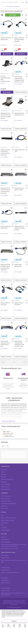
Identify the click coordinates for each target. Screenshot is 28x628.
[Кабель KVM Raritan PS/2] (21, 251)
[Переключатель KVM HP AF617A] (21, 174)
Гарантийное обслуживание (8, 503)
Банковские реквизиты (7, 479)
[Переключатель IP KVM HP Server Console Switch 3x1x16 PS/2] (7, 251)
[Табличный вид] (2, 15)
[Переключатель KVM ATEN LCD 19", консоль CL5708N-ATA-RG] (7, 101)
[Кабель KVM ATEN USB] (21, 138)
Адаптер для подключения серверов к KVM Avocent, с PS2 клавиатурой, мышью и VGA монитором (19, 343)
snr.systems (4, 527)
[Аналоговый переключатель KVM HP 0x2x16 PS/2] (7, 327)
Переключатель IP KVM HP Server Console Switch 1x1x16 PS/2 (5, 190)
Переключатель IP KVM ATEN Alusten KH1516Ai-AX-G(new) (5, 152)
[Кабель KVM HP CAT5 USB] (7, 289)
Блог (2, 515)
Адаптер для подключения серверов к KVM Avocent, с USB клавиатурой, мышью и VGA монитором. (19, 79)
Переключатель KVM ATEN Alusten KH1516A (20, 228)
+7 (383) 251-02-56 (5, 580)
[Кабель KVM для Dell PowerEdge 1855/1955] (21, 24)
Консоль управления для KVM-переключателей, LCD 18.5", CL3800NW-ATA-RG (6, 78)
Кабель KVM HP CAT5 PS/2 (19, 303)
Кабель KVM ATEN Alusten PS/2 (6, 38)
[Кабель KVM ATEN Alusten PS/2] (7, 24)
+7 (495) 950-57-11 (5, 539)
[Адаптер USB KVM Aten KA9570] (7, 212)
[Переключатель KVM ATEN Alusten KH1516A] (21, 213)
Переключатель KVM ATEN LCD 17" (19, 114)
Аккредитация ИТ (5, 489)
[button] (26, 15)
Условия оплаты (5, 498)
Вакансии (3, 474)
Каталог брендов (5, 484)
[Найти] (23, 2)
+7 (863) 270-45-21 (5, 570)
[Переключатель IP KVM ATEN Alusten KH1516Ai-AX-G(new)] (7, 138)
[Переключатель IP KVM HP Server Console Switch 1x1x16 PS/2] (7, 174)
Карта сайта (4, 508)
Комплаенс (4, 506)
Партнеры (4, 482)
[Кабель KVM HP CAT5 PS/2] (21, 289)
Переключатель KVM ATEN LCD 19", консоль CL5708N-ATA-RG (6, 115)
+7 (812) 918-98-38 (5, 590)
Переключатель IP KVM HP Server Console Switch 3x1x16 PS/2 (5, 267)
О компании (4, 469)
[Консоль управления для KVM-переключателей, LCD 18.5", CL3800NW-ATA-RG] (7, 63)
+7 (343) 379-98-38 (5, 558)
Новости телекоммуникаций (8, 518)
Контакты (3, 477)
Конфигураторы (5, 530)
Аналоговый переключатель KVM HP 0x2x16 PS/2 (5, 343)
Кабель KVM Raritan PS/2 (18, 265)
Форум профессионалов (7, 520)
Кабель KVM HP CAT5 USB (5, 303)
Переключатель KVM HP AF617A (19, 189)
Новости (3, 472)
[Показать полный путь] (3, 6)
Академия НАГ (5, 522)
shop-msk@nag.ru (5, 542)
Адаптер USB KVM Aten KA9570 (6, 227)
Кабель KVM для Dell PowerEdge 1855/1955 (19, 39)
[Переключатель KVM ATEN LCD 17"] (21, 101)
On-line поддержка (6, 496)
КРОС (2, 525)
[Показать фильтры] (26, 15)
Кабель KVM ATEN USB (20, 150)
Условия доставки (5, 501)
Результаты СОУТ (5, 486)
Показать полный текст (8, 421)
